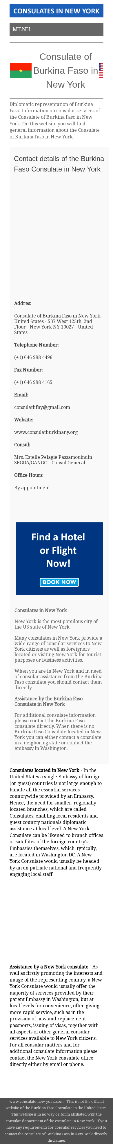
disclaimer (57, 1140)
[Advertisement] (56, 234)
